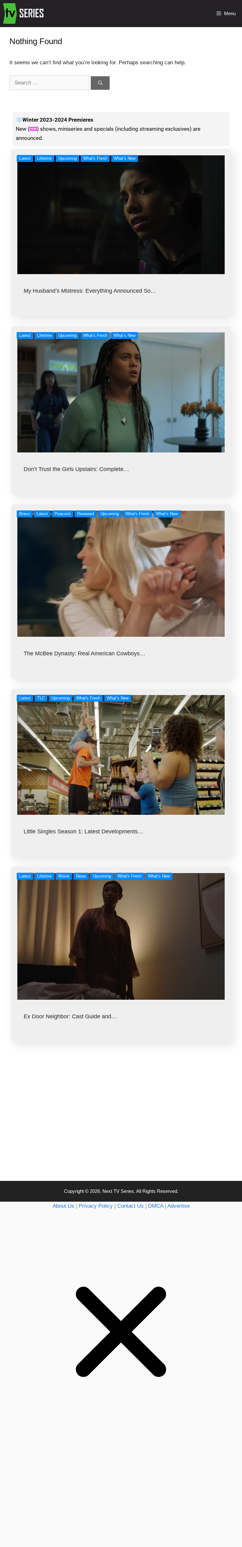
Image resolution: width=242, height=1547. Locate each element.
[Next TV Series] (24, 13)
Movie (63, 876)
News (81, 876)
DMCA (155, 1206)
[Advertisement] (121, 1124)
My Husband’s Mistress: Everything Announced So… (90, 291)
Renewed (85, 513)
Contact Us (130, 1206)
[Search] (100, 83)
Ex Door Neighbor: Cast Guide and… (70, 1016)
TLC (41, 698)
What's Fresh (95, 158)
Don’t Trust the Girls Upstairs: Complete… (76, 469)
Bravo (24, 513)
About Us (63, 1206)
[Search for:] (50, 83)
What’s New (124, 158)
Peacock (63, 513)
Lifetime (44, 158)
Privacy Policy (96, 1206)
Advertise (178, 1206)
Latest (25, 158)
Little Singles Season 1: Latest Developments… (83, 831)
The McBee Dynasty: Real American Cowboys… (84, 653)
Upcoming (67, 158)
